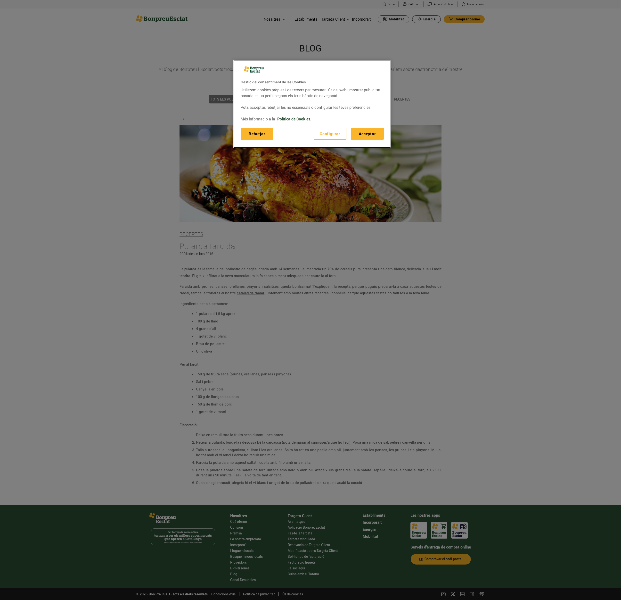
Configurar (330, 133)
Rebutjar (257, 133)
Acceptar (367, 133)
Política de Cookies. (294, 119)
